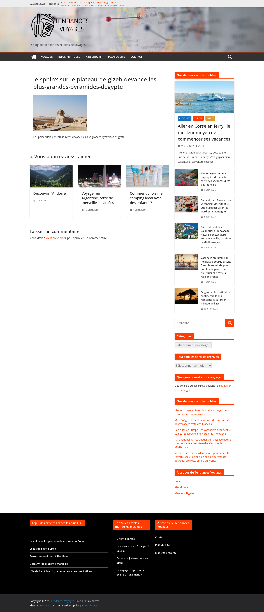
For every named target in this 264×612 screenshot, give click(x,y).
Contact (136, 56)
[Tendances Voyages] (34, 56)
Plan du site (116, 56)
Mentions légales (184, 493)
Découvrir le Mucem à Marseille (49, 563)
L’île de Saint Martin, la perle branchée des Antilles (61, 571)
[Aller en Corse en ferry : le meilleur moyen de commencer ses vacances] (204, 97)
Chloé (201, 146)
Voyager (47, 56)
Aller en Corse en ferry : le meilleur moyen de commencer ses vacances (204, 132)
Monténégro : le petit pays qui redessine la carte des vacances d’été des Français (215, 179)
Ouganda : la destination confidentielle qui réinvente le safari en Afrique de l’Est (216, 297)
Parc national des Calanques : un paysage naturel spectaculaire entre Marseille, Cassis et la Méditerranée (93, 5)
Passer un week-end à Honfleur (49, 556)
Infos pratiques (69, 56)
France (210, 118)
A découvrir (94, 56)
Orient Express (126, 538)
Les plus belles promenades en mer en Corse (57, 541)
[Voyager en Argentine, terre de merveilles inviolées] (99, 167)
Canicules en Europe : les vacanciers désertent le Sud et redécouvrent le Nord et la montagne (216, 205)
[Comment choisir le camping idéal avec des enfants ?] (147, 167)
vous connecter (56, 238)
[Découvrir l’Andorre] (51, 167)
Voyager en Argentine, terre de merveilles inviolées (98, 198)
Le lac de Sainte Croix (43, 548)
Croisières (184, 118)
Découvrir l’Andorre (49, 193)
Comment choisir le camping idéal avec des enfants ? (146, 198)
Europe (198, 118)
